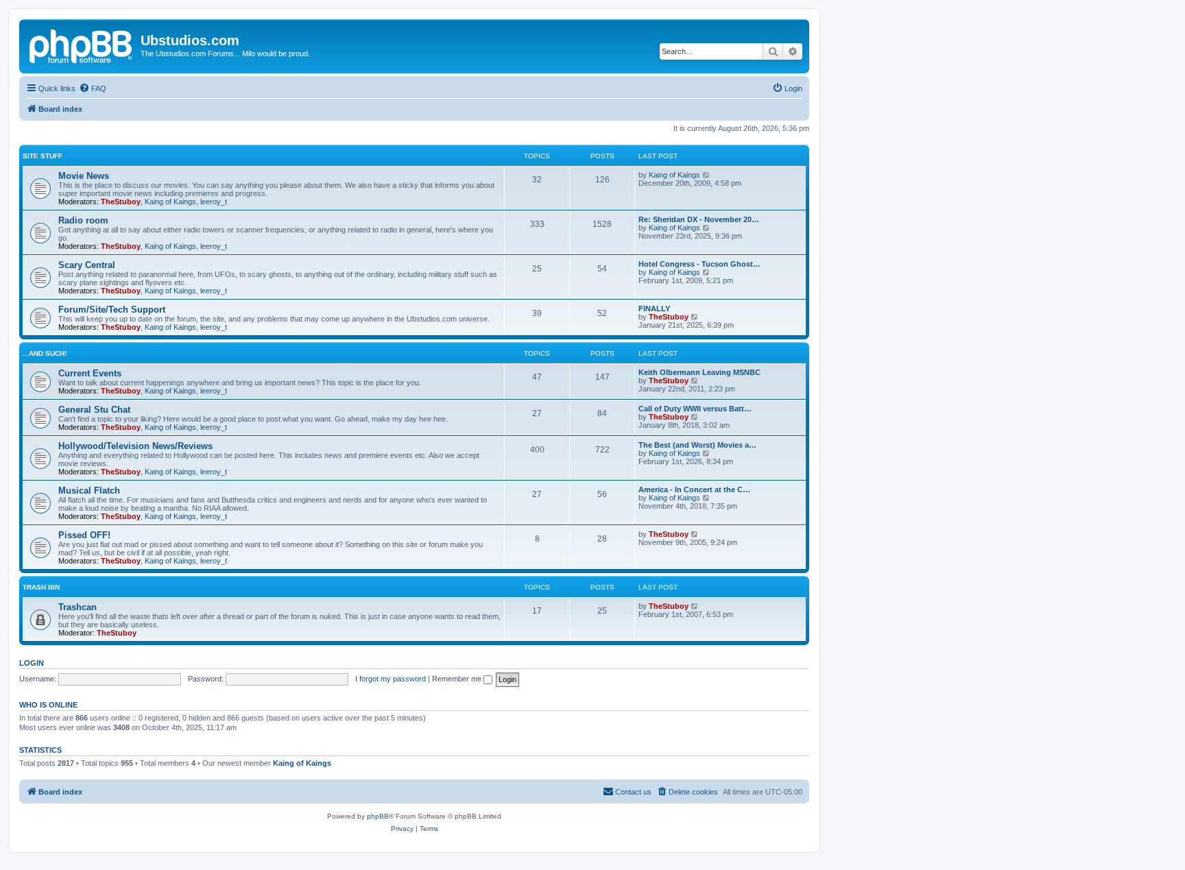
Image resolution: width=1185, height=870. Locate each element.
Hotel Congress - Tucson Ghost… (699, 264)
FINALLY (654, 308)
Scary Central (86, 265)
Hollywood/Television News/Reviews (135, 446)
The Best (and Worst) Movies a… (697, 445)
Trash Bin (41, 587)
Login (31, 663)
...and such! (45, 353)
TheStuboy (121, 201)
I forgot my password (390, 679)
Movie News (83, 176)
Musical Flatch (89, 490)
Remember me (457, 679)
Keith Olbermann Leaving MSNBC (699, 372)
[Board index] (82, 45)
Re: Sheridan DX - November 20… (698, 219)
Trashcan (77, 607)
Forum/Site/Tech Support (111, 309)
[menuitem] (92, 88)
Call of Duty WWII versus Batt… (695, 408)
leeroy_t (213, 201)
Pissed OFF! (84, 535)
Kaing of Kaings (170, 201)
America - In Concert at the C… (694, 489)
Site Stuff (42, 156)
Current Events (89, 373)
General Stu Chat (94, 409)
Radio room (83, 220)
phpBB (378, 816)
